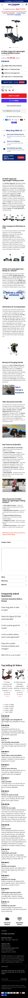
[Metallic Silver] (13, 90)
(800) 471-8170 (20, 9)
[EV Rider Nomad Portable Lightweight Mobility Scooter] (19, 674)
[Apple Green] (6, 90)
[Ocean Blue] (2, 90)
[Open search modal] (22, 4)
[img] (5, 716)
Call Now (20, 157)
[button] (5, 61)
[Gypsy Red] (9, 90)
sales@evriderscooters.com (10, 948)
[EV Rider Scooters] (14, 4)
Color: (7, 87)
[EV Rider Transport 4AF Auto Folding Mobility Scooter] (7, 674)
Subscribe (23, 979)
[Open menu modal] (2, 4)
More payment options (14, 105)
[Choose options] (11, 678)
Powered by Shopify (6, 988)
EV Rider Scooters (15, 985)
